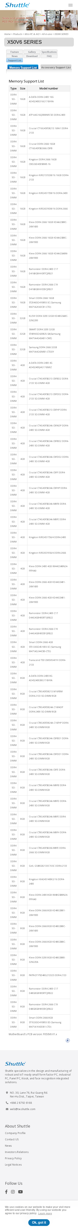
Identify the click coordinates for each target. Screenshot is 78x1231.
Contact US (12, 1139)
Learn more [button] (45, 1213)
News (8, 1145)
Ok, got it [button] (39, 1222)
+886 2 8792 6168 (21, 1103)
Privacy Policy (13, 1158)
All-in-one (47, 34)
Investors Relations (16, 1152)
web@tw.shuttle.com (23, 1109)
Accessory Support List (56, 67)
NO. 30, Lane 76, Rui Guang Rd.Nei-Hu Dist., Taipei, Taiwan (29, 1094)
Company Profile (15, 1133)
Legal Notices (13, 1164)
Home (7, 34)
